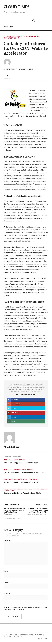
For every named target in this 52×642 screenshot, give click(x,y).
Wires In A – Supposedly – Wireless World (21, 463)
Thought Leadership (40, 489)
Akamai (39, 386)
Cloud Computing (30, 36)
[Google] (11, 20)
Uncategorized (11, 38)
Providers (18, 469)
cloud (22, 387)
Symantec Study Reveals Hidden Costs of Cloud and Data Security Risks (38, 510)
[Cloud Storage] (6, 20)
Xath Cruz (10, 69)
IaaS (24, 389)
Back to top (42, 638)
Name (6, 571)
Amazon (9, 387)
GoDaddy (19, 389)
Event (19, 489)
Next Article (41, 505)
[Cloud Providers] (17, 20)
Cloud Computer (12, 36)
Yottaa (19, 391)
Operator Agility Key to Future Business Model (22, 493)
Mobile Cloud (8, 459)
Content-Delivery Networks (15, 130)
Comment (7, 540)
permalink (37, 391)
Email (6, 582)
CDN (17, 387)
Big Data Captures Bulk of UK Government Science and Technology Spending (14, 511)
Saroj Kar (31, 514)
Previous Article (12, 505)
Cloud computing (31, 387)
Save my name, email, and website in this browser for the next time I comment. (25, 608)
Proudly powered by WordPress (16, 635)
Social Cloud (22, 479)
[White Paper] (28, 20)
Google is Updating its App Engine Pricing (21, 482)
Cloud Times (16, 6)
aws (14, 387)
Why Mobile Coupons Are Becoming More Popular (24, 472)
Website (7, 593)
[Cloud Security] (22, 20)
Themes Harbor (16, 636)
